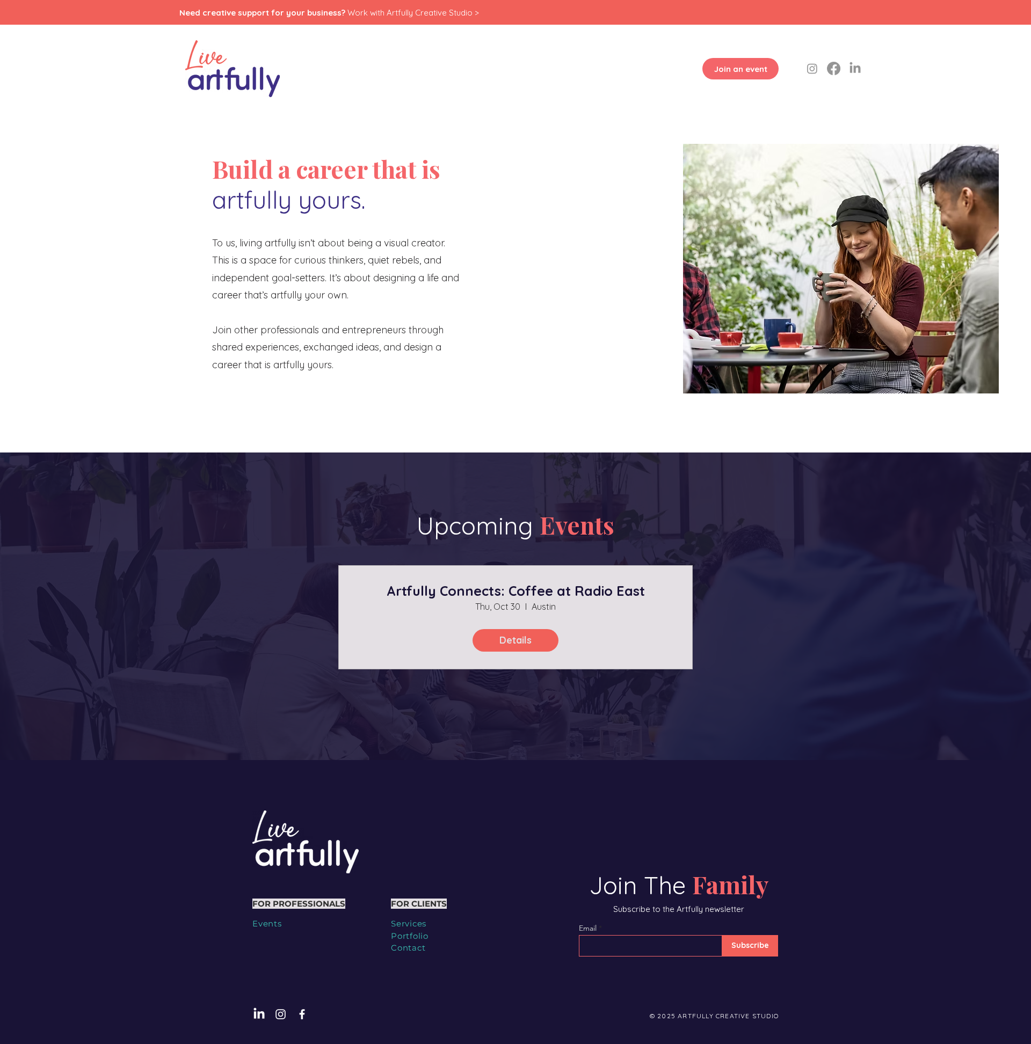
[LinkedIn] (855, 68)
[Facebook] (833, 68)
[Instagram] (812, 68)
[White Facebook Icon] (302, 1014)
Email (588, 928)
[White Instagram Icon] (280, 1014)
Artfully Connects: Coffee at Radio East (516, 591)
